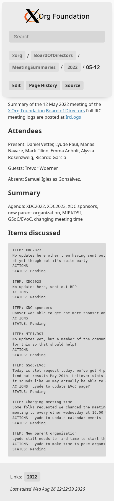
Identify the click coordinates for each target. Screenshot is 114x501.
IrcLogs (73, 117)
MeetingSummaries (34, 67)
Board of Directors (65, 111)
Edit (16, 85)
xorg (17, 55)
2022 (72, 67)
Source (72, 85)
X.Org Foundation (26, 111)
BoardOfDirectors (53, 55)
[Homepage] (57, 16)
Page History (43, 85)
